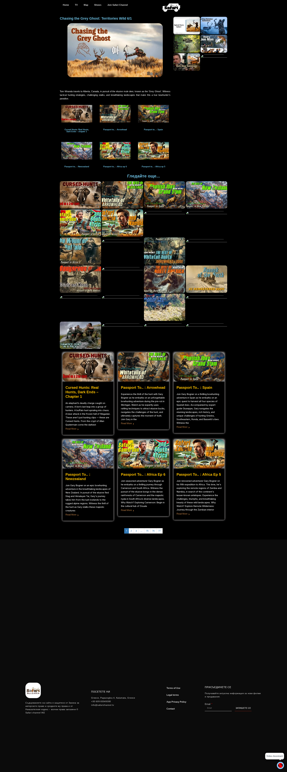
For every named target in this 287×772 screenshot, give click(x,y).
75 (147, 531)
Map (86, 5)
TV (76, 5)
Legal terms (173, 695)
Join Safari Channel (117, 5)
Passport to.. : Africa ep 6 (143, 474)
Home (66, 5)
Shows (97, 5)
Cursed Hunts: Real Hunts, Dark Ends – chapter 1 (82, 392)
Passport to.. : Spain (194, 387)
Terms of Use (173, 688)
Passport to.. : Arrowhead (143, 387)
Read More (70, 428)
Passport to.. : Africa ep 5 (199, 474)
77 (159, 531)
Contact (171, 708)
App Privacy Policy (176, 702)
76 (153, 531)
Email (208, 704)
